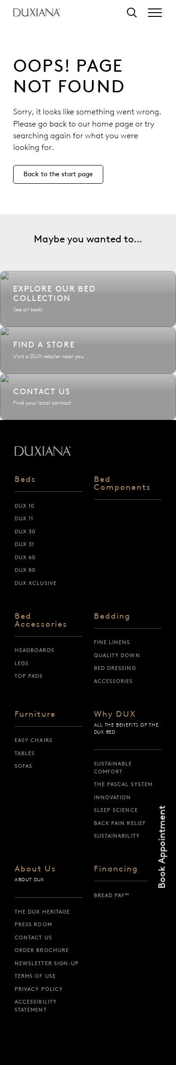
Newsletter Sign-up (47, 963)
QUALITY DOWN (117, 655)
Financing (116, 869)
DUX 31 (25, 544)
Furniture (35, 714)
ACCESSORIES (113, 681)
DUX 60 (25, 557)
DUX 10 (25, 505)
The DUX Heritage (42, 911)
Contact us (33, 937)
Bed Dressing (115, 668)
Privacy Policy (39, 989)
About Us (35, 869)
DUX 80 (25, 570)
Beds (25, 479)
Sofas (24, 766)
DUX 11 (24, 518)
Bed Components (122, 483)
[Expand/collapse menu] (155, 13)
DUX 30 (25, 531)
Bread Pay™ (112, 895)
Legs (22, 663)
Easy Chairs (34, 740)
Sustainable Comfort (113, 767)
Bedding (112, 616)
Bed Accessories (41, 620)
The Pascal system (123, 784)
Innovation (112, 797)
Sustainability (117, 835)
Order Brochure (42, 950)
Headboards (34, 650)
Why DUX (115, 714)
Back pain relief (120, 823)
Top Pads (29, 676)
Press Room (33, 924)
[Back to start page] (43, 451)
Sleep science (116, 810)
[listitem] (88, 299)
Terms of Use (35, 976)
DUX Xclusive (36, 583)
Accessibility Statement (36, 1005)
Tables (25, 753)
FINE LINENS (112, 642)
